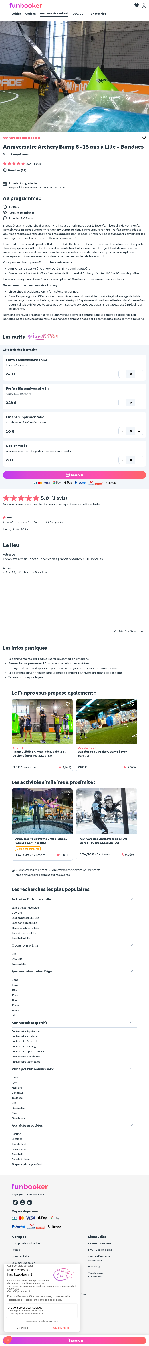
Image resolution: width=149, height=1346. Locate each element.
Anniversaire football (24, 1041)
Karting (16, 1133)
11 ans (15, 994)
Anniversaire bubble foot (27, 1056)
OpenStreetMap (127, 631)
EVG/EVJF (79, 13)
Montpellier (19, 1107)
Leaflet (115, 631)
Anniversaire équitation (26, 1031)
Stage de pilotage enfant (27, 1164)
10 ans (16, 989)
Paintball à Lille (21, 937)
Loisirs (16, 13)
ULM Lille (17, 912)
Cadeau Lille (19, 963)
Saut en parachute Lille (25, 917)
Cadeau (30, 13)
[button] (136, 5)
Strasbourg (19, 1117)
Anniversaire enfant (54, 13)
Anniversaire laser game (26, 1061)
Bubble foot (19, 1143)
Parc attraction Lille (24, 932)
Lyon (14, 1082)
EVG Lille (17, 958)
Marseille (17, 1087)
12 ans (15, 1000)
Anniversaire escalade (25, 1036)
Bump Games (19, 154)
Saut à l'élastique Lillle (25, 907)
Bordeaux (18, 1092)
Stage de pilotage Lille (25, 927)
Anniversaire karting (24, 1046)
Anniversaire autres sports (21, 137)
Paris (15, 1077)
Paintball (17, 1153)
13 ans (15, 1005)
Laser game (19, 1148)
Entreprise (98, 13)
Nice (14, 1112)
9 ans (15, 984)
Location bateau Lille (24, 922)
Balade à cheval (21, 1159)
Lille (14, 953)
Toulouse (17, 1097)
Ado (14, 1015)
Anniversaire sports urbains (28, 1051)
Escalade (17, 1138)
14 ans (15, 1010)
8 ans (15, 979)
